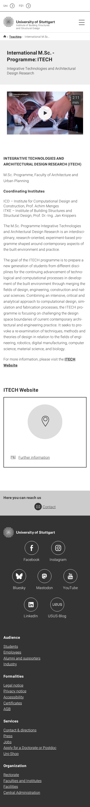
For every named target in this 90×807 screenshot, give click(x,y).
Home (4, 36)
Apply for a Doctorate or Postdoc (29, 747)
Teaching (15, 36)
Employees (12, 652)
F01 (21, 5)
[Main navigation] (82, 22)
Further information (34, 457)
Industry (10, 663)
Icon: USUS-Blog (57, 604)
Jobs (7, 741)
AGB (7, 708)
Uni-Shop (11, 753)
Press (7, 735)
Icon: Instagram (58, 548)
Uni (5, 5)
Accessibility (13, 696)
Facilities (10, 786)
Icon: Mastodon (44, 576)
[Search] (77, 6)
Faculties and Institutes (22, 780)
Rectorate (11, 774)
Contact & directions (19, 730)
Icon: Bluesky (19, 576)
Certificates (12, 702)
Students (10, 646)
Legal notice (13, 685)
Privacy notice (14, 690)
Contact (49, 506)
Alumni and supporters (21, 658)
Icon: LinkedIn (31, 604)
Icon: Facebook (32, 548)
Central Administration (21, 792)
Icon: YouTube (70, 576)
